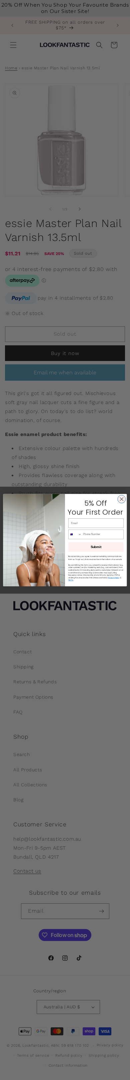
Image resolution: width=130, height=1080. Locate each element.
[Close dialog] (122, 499)
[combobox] (74, 534)
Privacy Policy (113, 577)
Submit (96, 546)
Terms (70, 580)
